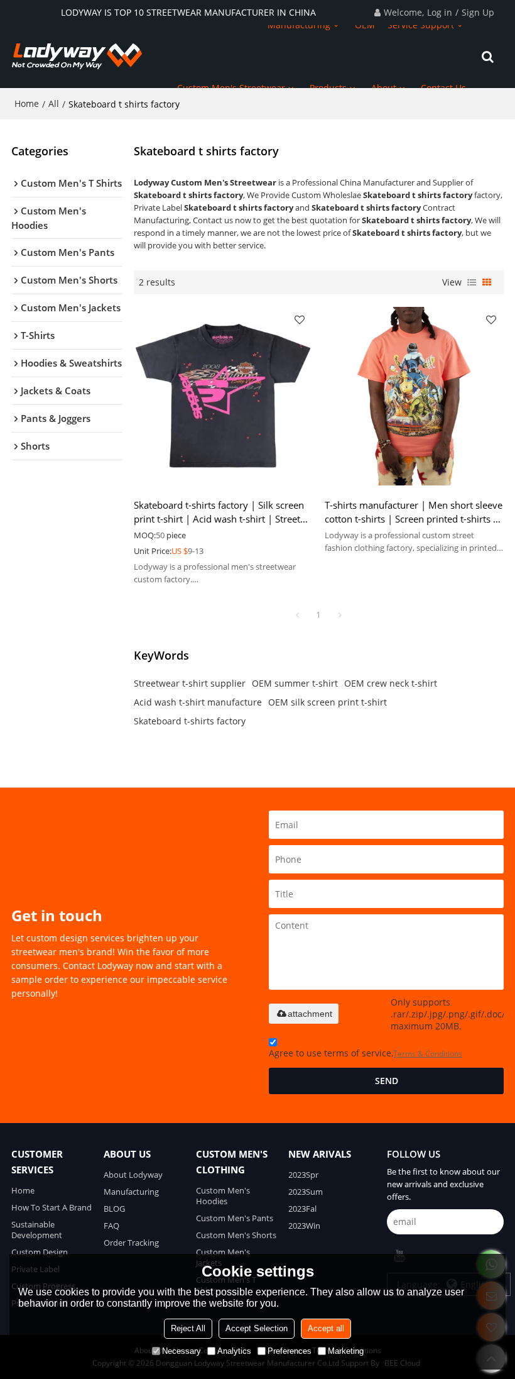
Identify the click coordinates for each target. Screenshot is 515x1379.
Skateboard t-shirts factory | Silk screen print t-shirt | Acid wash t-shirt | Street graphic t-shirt (219, 512)
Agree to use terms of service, (365, 1053)
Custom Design (39, 1252)
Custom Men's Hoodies (223, 1196)
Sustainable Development (36, 1230)
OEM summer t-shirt (295, 683)
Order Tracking (131, 1242)
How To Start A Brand (51, 1207)
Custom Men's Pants (234, 1218)
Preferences (290, 1351)
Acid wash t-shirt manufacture (198, 702)
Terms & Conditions (427, 1053)
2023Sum (305, 1191)
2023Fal (302, 1208)
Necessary (181, 1351)
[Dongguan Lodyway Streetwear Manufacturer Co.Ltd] (77, 56)
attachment (310, 1014)
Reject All (188, 1328)
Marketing (346, 1351)
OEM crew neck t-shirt (390, 683)
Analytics (234, 1351)
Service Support (421, 25)
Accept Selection (256, 1328)
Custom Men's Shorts (236, 1235)
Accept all (326, 1328)
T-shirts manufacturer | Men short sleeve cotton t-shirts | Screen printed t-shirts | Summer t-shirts (413, 512)
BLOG (114, 1208)
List (471, 282)
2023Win (304, 1225)
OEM (365, 25)
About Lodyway (133, 1174)
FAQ (111, 1225)
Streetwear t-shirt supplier (190, 683)
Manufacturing (299, 25)
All (53, 103)
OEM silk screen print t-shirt (327, 702)
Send (386, 1081)
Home (26, 103)
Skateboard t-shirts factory (190, 721)
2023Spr (303, 1174)
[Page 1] (297, 615)
